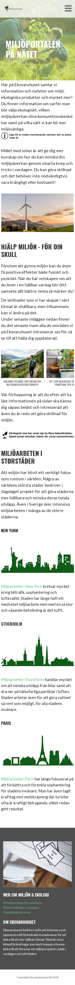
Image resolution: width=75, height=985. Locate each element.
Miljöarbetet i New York (21, 586)
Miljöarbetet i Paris (17, 779)
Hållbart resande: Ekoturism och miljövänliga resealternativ (22, 382)
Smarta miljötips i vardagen (21, 907)
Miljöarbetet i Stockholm (22, 679)
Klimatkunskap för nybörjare (22, 903)
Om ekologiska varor (17, 912)
